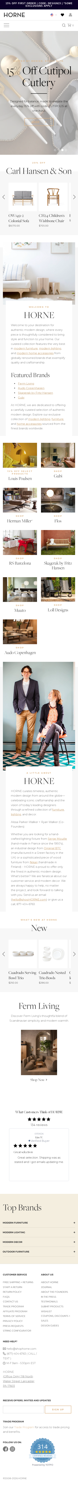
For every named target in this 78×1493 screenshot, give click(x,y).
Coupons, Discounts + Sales (55, 1318)
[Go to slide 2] (59, 150)
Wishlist (46, 1311)
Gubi (21, 397)
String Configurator (17, 1330)
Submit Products (52, 1306)
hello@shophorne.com (21, 1348)
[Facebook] (5, 1450)
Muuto (20, 610)
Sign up (58, 1409)
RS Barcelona (20, 563)
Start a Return (12, 1287)
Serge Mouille (57, 838)
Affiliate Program (15, 1311)
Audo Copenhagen (31, 388)
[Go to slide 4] (66, 150)
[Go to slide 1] (55, 150)
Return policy (12, 1292)
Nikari (34, 862)
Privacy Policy (13, 1321)
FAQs (6, 1296)
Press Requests (13, 1326)
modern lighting (50, 348)
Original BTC (52, 848)
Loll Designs (58, 610)
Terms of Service (14, 1316)
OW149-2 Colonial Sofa (19, 218)
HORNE (39, 315)
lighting (16, 814)
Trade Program (13, 1306)
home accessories (29, 424)
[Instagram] (12, 1450)
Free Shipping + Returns (18, 1282)
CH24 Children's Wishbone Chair (52, 218)
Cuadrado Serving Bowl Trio (22, 975)
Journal (46, 1287)
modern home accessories (35, 353)
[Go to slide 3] (62, 150)
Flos (57, 521)
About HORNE (49, 1282)
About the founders (54, 1292)
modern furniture (26, 348)
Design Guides (50, 1325)
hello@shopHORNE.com (29, 899)
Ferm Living (26, 383)
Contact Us (10, 1301)
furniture (57, 419)
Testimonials (49, 1301)
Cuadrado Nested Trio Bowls (52, 975)
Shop (36, 122)
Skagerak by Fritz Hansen (35, 393)
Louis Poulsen (20, 478)
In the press (48, 1296)
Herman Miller (20, 521)
